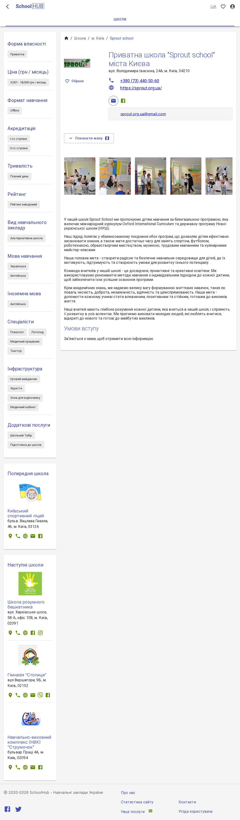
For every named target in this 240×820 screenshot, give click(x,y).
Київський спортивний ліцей (26, 513)
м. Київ (97, 38)
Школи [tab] (120, 19)
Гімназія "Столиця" (27, 674)
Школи (80, 38)
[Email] (113, 101)
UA (213, 6)
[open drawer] (7, 6)
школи (35, 565)
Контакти (187, 802)
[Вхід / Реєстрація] (232, 6)
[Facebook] (123, 100)
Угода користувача (196, 811)
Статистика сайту (137, 802)
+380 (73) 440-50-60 (139, 80)
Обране (77, 81)
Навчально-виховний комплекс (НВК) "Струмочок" (29, 742)
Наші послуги (133, 811)
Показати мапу (89, 138)
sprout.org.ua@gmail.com (143, 114)
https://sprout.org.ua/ (141, 88)
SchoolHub (39, 792)
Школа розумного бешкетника (26, 604)
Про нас (128, 792)
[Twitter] (18, 810)
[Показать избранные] (223, 6)
